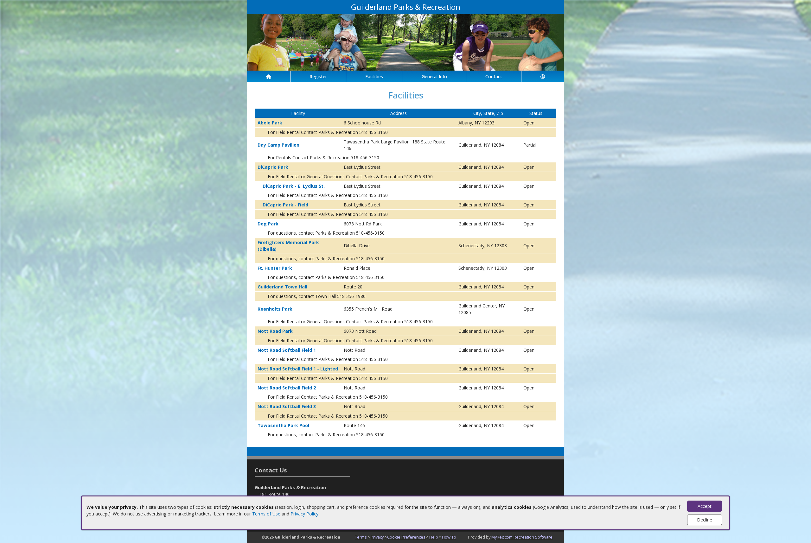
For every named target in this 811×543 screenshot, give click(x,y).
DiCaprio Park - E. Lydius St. (294, 186)
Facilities (374, 76)
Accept (705, 506)
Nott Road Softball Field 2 (287, 388)
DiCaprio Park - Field (285, 205)
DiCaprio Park (273, 167)
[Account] (542, 76)
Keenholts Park (275, 309)
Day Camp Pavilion (278, 145)
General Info (434, 76)
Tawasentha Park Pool (283, 425)
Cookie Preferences (406, 537)
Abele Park (270, 123)
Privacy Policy (304, 514)
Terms (361, 537)
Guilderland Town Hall (282, 287)
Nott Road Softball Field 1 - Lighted (298, 369)
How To (449, 537)
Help (433, 537)
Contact (493, 76)
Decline (704, 520)
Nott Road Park (275, 331)
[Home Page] (268, 76)
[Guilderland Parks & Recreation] (405, 42)
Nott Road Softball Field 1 (287, 350)
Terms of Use (266, 514)
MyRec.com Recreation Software (521, 537)
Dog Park (268, 224)
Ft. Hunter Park (275, 268)
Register (318, 76)
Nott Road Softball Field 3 (287, 406)
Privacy (377, 537)
